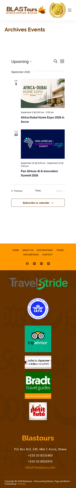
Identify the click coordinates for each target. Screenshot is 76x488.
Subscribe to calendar (36, 202)
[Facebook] (27, 263)
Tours (60, 250)
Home (15, 250)
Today (38, 190)
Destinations (45, 250)
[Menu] (69, 10)
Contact (47, 254)
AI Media (21, 484)
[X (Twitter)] (34, 263)
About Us (27, 250)
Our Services (31, 254)
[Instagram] (41, 263)
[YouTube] (48, 263)
